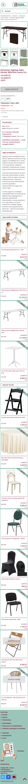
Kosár (4, 738)
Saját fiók (5, 733)
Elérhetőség (6, 720)
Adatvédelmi (6, 723)
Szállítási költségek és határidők (13, 728)
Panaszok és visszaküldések (12, 726)
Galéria (4, 717)
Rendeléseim (6, 735)
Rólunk (4, 715)
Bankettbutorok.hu (6, 16)
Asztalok (14, 16)
